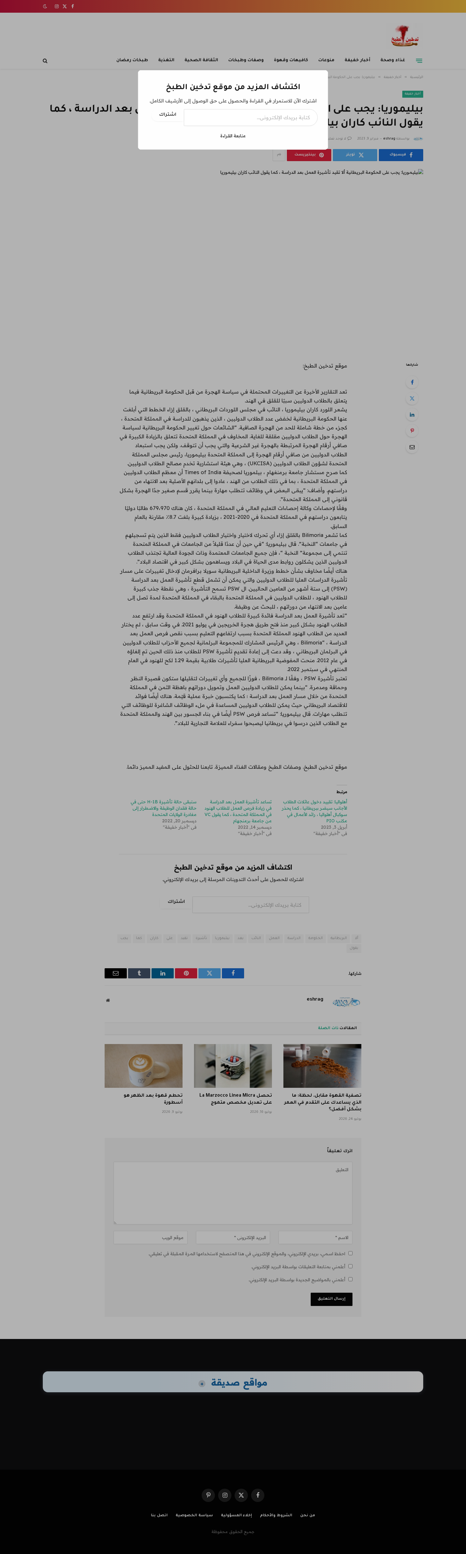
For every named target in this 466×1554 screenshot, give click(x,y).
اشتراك (167, 115)
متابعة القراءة (233, 136)
